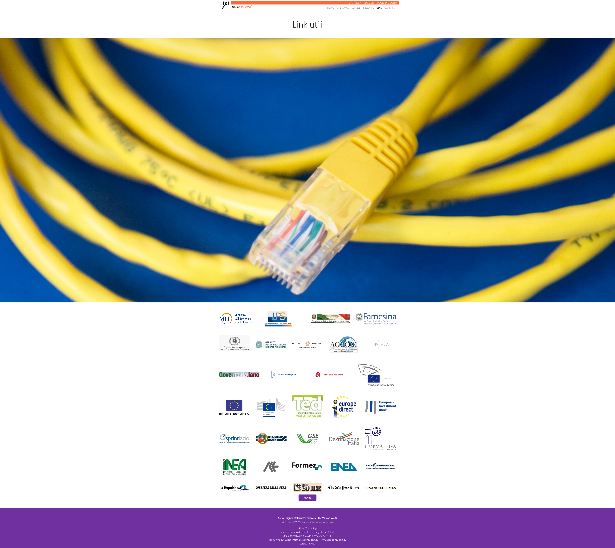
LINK (379, 7)
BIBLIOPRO (368, 7)
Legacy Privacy (307, 543)
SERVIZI (356, 7)
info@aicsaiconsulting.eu (305, 539)
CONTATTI (389, 7)
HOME (330, 7)
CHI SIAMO (343, 7)
